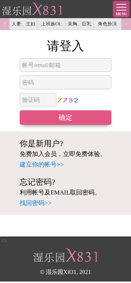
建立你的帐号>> (42, 164)
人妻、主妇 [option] (23, 23)
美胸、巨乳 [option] (79, 23)
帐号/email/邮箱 (41, 65)
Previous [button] (4, 24)
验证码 (31, 100)
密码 (28, 82)
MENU (121, 14)
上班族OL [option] (51, 23)
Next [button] (126, 24)
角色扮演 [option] (107, 23)
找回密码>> (36, 203)
